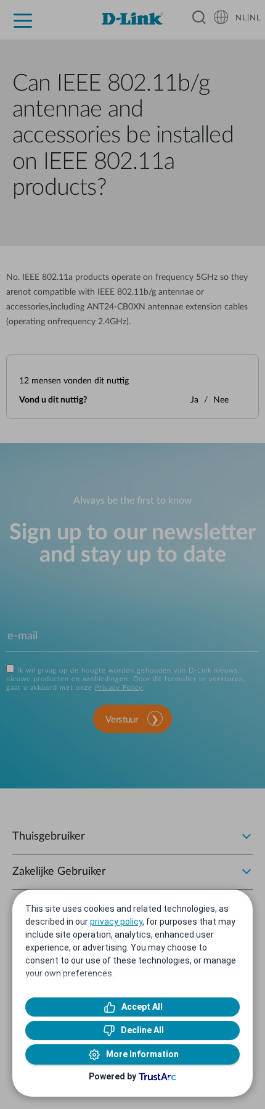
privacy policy (116, 922)
